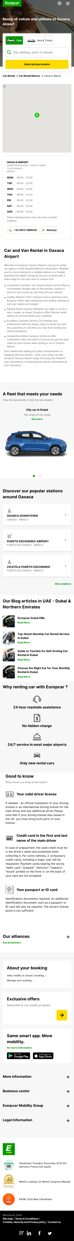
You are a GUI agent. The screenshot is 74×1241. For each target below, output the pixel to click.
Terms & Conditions (26, 1218)
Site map (8, 1218)
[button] (37, 115)
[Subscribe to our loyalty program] (61, 1015)
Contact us (54, 1222)
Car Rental (9, 75)
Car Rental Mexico (29, 75)
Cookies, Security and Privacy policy (24, 1222)
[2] (40, 476)
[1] (33, 476)
